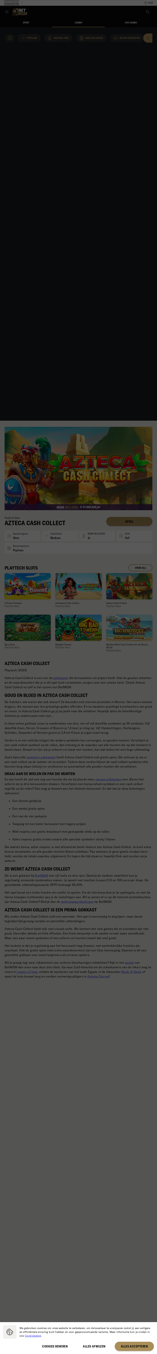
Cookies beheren (55, 1346)
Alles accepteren (134, 1346)
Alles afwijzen (94, 1346)
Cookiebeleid (33, 1335)
